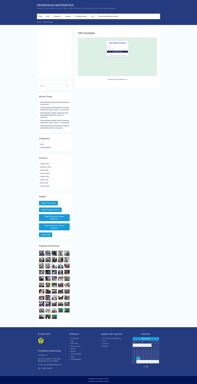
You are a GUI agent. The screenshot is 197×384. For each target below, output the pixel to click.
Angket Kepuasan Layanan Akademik (54, 227)
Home (40, 16)
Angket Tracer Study (48, 203)
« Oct (145, 366)
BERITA (73, 351)
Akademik (57, 16)
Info (92, 16)
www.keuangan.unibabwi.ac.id (117, 79)
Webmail (105, 346)
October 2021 (44, 176)
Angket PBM (45, 235)
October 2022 (44, 164)
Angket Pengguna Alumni (50, 210)
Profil (47, 16)
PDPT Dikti (74, 343)
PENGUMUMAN (45, 147)
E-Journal (105, 343)
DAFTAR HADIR (76, 354)
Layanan (68, 16)
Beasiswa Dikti (75, 346)
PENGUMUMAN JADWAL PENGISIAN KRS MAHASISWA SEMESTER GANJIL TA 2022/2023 (54, 115)
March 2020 (44, 183)
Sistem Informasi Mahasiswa (111, 338)
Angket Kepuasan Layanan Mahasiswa (54, 218)
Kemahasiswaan (81, 16)
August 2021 (44, 179)
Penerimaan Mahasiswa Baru (108, 16)
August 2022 (44, 170)
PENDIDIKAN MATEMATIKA (55, 5)
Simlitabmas (75, 338)
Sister (104, 341)
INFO (42, 144)
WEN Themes (104, 381)
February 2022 (45, 173)
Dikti (72, 341)
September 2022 (45, 167)
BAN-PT (73, 349)
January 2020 (44, 186)
